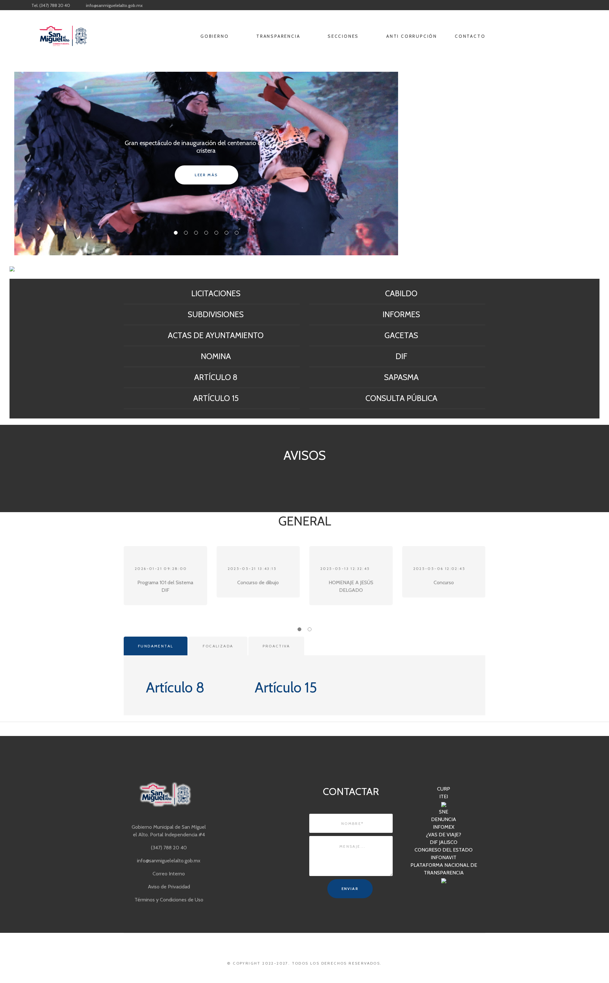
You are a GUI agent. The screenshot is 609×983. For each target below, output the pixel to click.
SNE (443, 812)
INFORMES (401, 314)
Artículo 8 (175, 687)
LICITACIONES (215, 293)
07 (237, 233)
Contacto (471, 36)
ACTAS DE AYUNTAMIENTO (216, 335)
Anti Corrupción (411, 36)
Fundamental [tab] (155, 646)
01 (176, 233)
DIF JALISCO (443, 842)
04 (206, 233)
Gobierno (215, 36)
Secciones (344, 36)
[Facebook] (304, 5)
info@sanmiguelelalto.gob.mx (114, 5)
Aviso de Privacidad (169, 887)
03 (196, 233)
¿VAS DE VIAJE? (443, 835)
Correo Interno (169, 874)
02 (186, 233)
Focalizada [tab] (218, 646)
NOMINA (216, 356)
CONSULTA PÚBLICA (401, 398)
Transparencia (279, 36)
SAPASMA (401, 377)
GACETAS (401, 335)
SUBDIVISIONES (216, 314)
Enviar (350, 888)
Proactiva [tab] (276, 646)
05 (216, 233)
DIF (401, 356)
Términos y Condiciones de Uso (168, 900)
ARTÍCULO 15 (216, 398)
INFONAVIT (443, 857)
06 (226, 233)
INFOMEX (443, 827)
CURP (443, 789)
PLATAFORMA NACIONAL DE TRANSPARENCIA (443, 869)
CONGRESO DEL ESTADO (444, 850)
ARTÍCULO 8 (216, 377)
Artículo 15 (286, 687)
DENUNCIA (443, 819)
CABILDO (401, 293)
